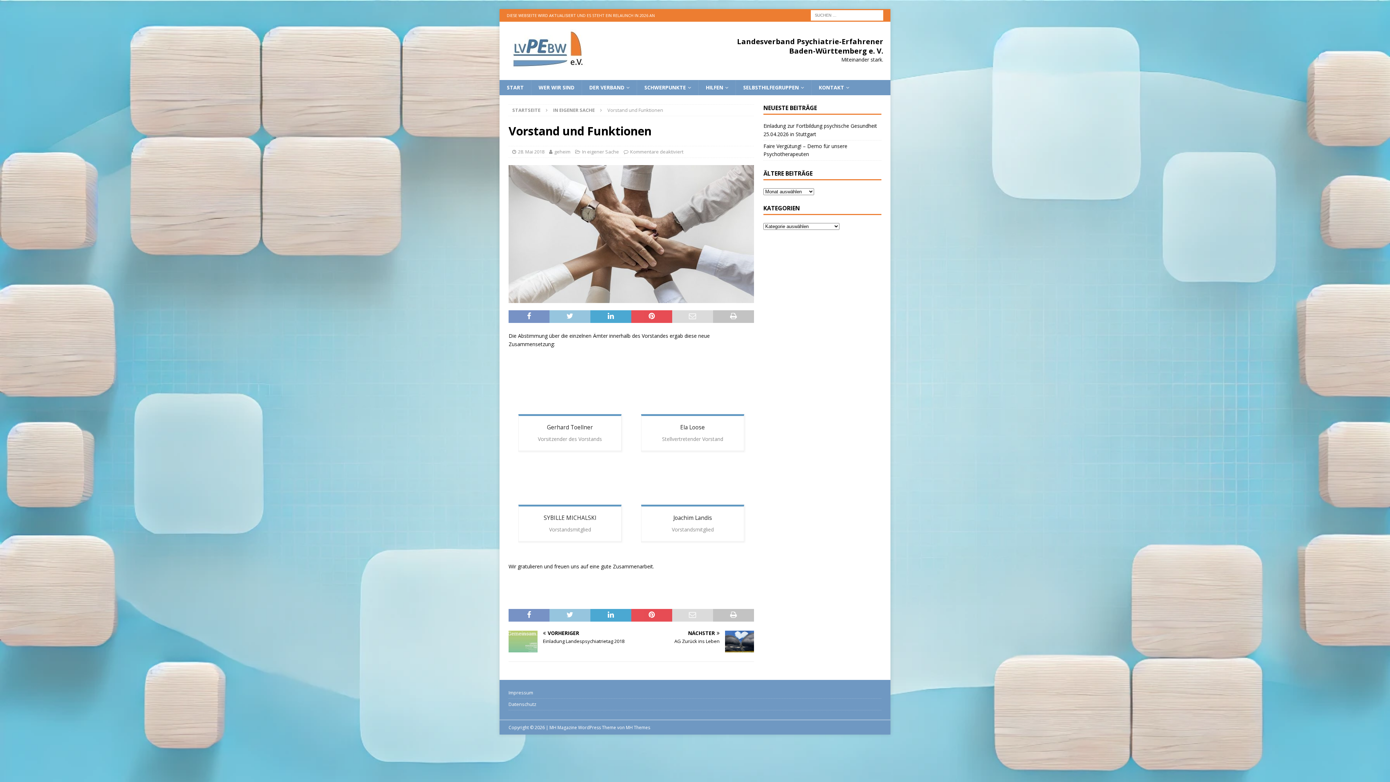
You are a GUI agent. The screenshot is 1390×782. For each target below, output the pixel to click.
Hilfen (714, 87)
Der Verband (606, 87)
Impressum (521, 692)
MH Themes (638, 727)
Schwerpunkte (665, 87)
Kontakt (831, 87)
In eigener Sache (600, 151)
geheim (562, 151)
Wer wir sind (556, 87)
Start (515, 87)
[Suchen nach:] (847, 14)
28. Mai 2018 (531, 151)
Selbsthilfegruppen (771, 87)
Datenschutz (522, 704)
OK (1366, 772)
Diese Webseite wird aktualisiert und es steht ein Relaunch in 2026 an (581, 15)
